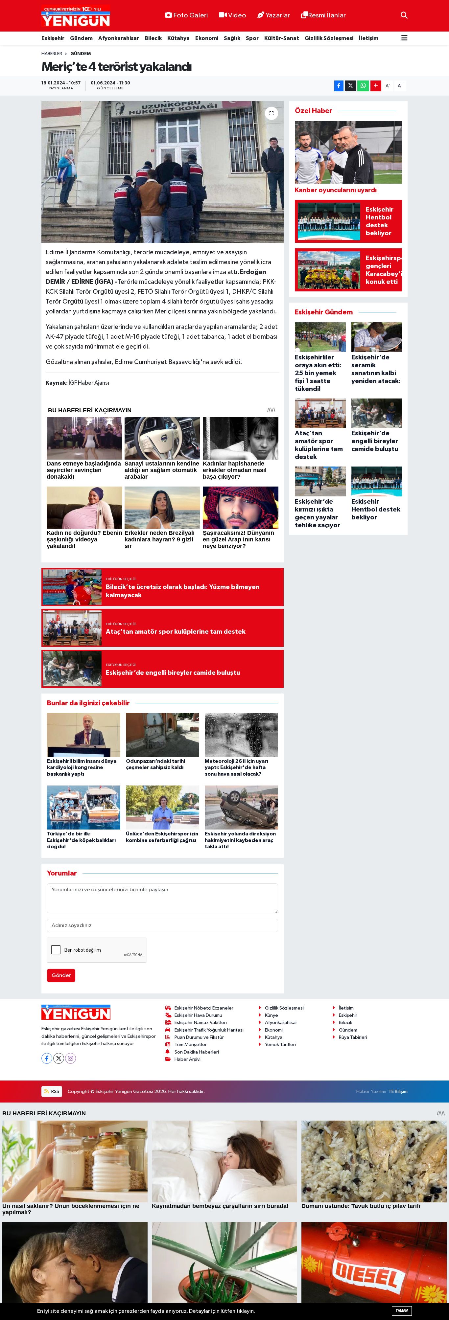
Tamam (401, 1310)
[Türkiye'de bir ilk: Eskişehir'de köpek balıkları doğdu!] (83, 807)
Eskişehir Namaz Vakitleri (201, 1022)
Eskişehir (52, 38)
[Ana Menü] (404, 39)
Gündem (81, 38)
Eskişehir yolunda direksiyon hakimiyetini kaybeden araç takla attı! (240, 840)
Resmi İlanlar (327, 15)
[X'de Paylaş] (350, 85)
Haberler (51, 54)
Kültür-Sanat (281, 38)
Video (237, 15)
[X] (58, 1058)
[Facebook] (46, 1058)
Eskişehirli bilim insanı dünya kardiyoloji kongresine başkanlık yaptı (81, 767)
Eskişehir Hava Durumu (198, 1015)
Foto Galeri (190, 15)
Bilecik (153, 38)
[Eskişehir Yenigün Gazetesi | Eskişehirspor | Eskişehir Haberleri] (75, 16)
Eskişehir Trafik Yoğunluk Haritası (209, 1030)
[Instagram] (70, 1058)
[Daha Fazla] (375, 85)
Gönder (61, 975)
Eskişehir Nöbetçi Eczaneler (204, 1008)
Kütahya (178, 38)
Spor (252, 38)
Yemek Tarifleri (280, 1044)
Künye (271, 1015)
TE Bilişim (398, 1091)
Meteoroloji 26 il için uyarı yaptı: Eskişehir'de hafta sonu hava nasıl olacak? (236, 767)
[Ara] (404, 15)
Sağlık (232, 38)
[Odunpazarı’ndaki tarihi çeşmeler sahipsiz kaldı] (162, 735)
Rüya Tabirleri (353, 1037)
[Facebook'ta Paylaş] (338, 85)
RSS (54, 1091)
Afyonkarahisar (118, 38)
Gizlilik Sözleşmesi (329, 38)
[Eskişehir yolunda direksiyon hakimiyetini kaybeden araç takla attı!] (241, 807)
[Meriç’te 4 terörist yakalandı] (162, 172)
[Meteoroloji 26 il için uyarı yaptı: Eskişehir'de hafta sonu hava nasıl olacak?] (241, 735)
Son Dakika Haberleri (197, 1052)
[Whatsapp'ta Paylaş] (363, 85)
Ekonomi (206, 38)
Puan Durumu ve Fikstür (199, 1037)
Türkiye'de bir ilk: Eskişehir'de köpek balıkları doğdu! (81, 840)
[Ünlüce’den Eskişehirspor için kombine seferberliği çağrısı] (162, 807)
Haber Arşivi (188, 1059)
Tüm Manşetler (191, 1044)
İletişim (368, 38)
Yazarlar (278, 15)
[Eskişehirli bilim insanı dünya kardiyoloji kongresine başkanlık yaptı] (83, 735)
